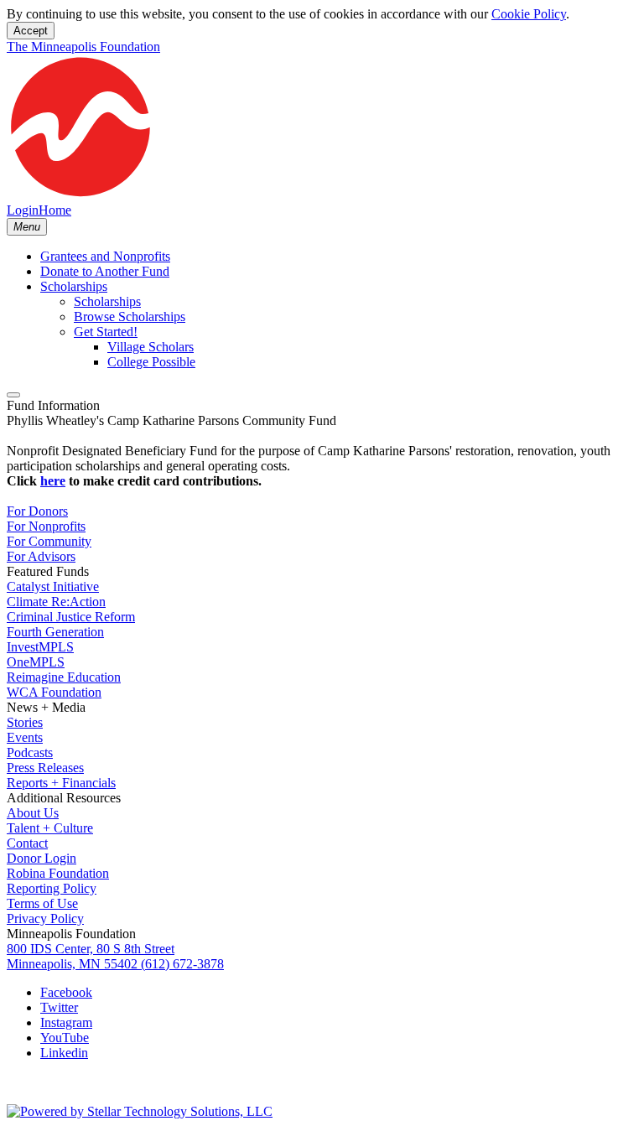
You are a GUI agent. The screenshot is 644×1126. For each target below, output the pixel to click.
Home (55, 210)
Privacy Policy (45, 918)
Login (23, 210)
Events (25, 737)
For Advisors (41, 556)
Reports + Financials (61, 783)
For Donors (37, 511)
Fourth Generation (55, 632)
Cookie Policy (528, 14)
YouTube (64, 1037)
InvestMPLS (40, 647)
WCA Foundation (54, 692)
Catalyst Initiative (53, 586)
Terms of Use (42, 903)
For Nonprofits (46, 526)
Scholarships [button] (73, 286)
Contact (27, 843)
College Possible (151, 362)
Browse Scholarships (129, 316)
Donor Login (41, 858)
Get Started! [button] (106, 331)
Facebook (66, 992)
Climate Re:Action (56, 601)
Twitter (59, 1007)
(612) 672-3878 (182, 964)
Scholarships (107, 301)
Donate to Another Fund (104, 271)
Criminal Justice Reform (71, 617)
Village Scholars (150, 347)
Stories (25, 722)
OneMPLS (36, 662)
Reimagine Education (64, 677)
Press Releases (45, 767)
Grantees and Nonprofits (105, 256)
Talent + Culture (50, 828)
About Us (33, 813)
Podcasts (30, 752)
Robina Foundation (58, 873)
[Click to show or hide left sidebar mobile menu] (13, 394)
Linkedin (64, 1053)
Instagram (66, 1022)
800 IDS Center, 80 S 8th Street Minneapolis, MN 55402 (90, 956)
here (52, 481)
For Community (49, 541)
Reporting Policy (51, 888)
